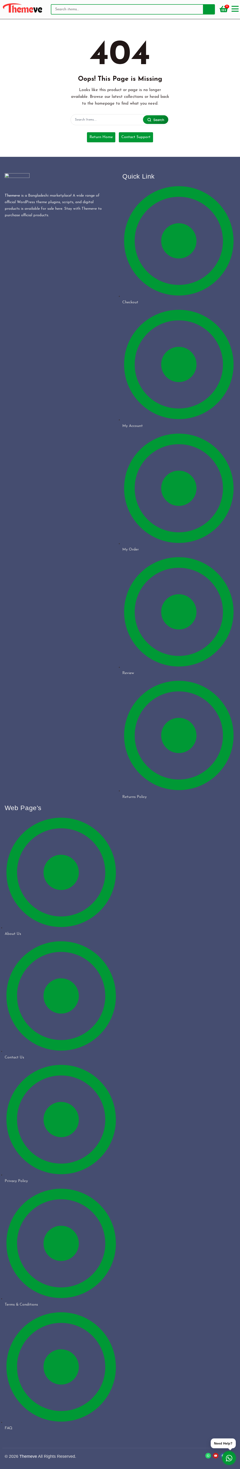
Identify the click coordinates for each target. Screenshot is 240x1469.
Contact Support (135, 137)
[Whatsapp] (208, 1455)
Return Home (101, 137)
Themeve (12, 196)
